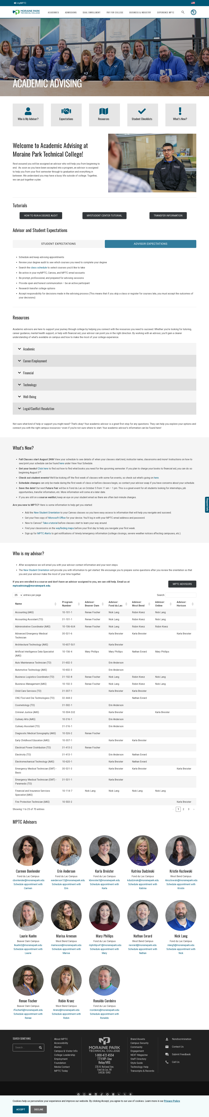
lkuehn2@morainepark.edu (28, 945)
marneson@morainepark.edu (66, 945)
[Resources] (103, 111)
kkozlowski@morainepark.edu (181, 880)
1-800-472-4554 (104, 1055)
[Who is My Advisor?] (28, 111)
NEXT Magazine (139, 1055)
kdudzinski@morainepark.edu (143, 880)
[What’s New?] (180, 111)
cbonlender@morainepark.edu (28, 880)
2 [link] (183, 809)
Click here (43, 468)
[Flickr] (113, 1094)
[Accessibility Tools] (193, 12)
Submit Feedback (181, 1054)
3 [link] (188, 809)
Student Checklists (142, 119)
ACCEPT (20, 1109)
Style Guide (137, 1062)
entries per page (32, 595)
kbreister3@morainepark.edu (104, 880)
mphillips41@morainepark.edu (105, 945)
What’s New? (180, 119)
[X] (124, 1094)
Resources (103, 119)
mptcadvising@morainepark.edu (31, 585)
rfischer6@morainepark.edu (28, 1010)
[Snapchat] (107, 1094)
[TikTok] (101, 1094)
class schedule (39, 267)
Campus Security (140, 1043)
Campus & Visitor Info (66, 1051)
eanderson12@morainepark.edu (68, 880)
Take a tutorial (50, 523)
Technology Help (139, 1066)
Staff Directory (138, 1059)
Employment (60, 1059)
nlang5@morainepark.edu (181, 945)
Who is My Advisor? (28, 119)
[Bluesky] (130, 1094)
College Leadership (64, 1055)
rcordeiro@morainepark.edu (104, 1010)
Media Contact (62, 1066)
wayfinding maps (65, 528)
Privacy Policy (172, 1101)
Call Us (175, 1062)
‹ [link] (173, 809)
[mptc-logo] (26, 12)
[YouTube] (90, 1094)
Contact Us (178, 1046)
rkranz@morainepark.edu (66, 1010)
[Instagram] (84, 1094)
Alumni (57, 1047)
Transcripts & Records (142, 1070)
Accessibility (61, 1043)
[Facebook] (78, 1094)
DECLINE (38, 1109)
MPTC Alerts (44, 533)
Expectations (66, 119)
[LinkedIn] (96, 1094)
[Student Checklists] (142, 111)
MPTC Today (61, 1070)
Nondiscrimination (181, 1039)
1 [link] (178, 809)
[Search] (40, 1047)
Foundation (60, 1062)
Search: (161, 595)
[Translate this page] (193, 3)
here (61, 463)
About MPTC (61, 1039)
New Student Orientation (47, 512)
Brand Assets (138, 1039)
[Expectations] (66, 111)
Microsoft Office (57, 517)
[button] (61, 12)
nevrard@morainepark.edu (143, 945)
